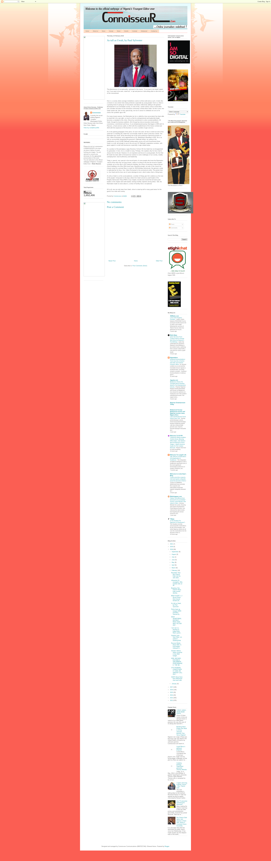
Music (118, 31)
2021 (171, 544)
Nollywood (144, 31)
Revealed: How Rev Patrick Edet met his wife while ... (176, 575)
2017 (171, 687)
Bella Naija (173, 335)
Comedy (134, 31)
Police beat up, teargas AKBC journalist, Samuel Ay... (176, 611)
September (175, 551)
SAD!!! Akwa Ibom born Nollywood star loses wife (177, 678)
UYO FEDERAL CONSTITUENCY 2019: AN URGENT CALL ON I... (176, 671)
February (175, 570)
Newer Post (112, 261)
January (174, 683)
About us (95, 31)
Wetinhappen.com (176, 496)
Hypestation (174, 357)
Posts (172, 224)
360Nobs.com (174, 316)
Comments (173, 228)
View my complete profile (91, 127)
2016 (171, 689)
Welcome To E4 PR (176, 435)
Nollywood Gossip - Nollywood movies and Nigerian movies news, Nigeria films (177, 412)
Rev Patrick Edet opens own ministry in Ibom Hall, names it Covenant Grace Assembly (181, 822)
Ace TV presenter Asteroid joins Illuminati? (181, 802)
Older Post (159, 261)
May (173, 562)
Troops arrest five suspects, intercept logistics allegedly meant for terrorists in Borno (178, 479)
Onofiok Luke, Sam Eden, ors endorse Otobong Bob (176, 638)
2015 (171, 692)
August (174, 554)
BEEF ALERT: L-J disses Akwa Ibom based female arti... (176, 598)
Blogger (167, 846)
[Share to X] (136, 196)
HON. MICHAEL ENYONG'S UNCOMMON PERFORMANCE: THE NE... (177, 662)
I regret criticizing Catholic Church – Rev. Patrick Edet (181, 785)
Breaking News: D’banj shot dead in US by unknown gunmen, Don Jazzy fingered (181, 731)
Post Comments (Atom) (140, 266)
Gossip (111, 31)
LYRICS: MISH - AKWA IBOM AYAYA (181, 711)
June (173, 560)
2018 (171, 549)
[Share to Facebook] (138, 196)
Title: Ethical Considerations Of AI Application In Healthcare (178, 458)
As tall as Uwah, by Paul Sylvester (176, 605)
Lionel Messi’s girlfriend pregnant (180, 748)
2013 (171, 698)
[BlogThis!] (134, 196)
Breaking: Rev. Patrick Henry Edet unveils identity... (176, 590)
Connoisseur (96, 112)
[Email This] (132, 196)
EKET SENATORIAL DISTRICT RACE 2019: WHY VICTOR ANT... (176, 621)
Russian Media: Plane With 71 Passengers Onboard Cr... (176, 645)
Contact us (154, 31)
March (174, 568)
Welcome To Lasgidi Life (178, 455)
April (173, 565)
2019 (171, 546)
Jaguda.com (174, 380)
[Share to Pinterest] (140, 196)
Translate (182, 114)
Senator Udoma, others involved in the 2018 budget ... (176, 653)
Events (126, 31)
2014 (171, 695)
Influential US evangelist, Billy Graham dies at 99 (177, 583)
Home (87, 31)
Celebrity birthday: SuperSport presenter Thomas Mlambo (181, 766)
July (173, 557)
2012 (171, 700)
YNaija (172, 519)
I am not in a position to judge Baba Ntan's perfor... (176, 630)
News (103, 31)
